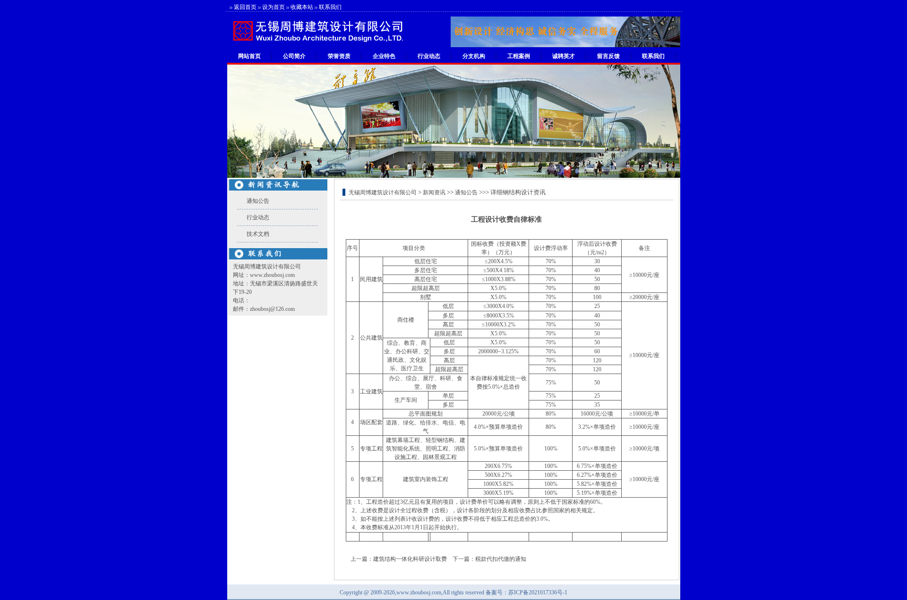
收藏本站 (302, 7)
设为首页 (273, 7)
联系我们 (330, 7)
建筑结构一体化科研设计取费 (410, 559)
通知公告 (258, 201)
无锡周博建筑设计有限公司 (383, 192)
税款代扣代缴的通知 (500, 559)
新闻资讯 (434, 192)
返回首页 (245, 7)
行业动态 (258, 217)
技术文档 (258, 234)
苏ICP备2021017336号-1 (537, 592)
